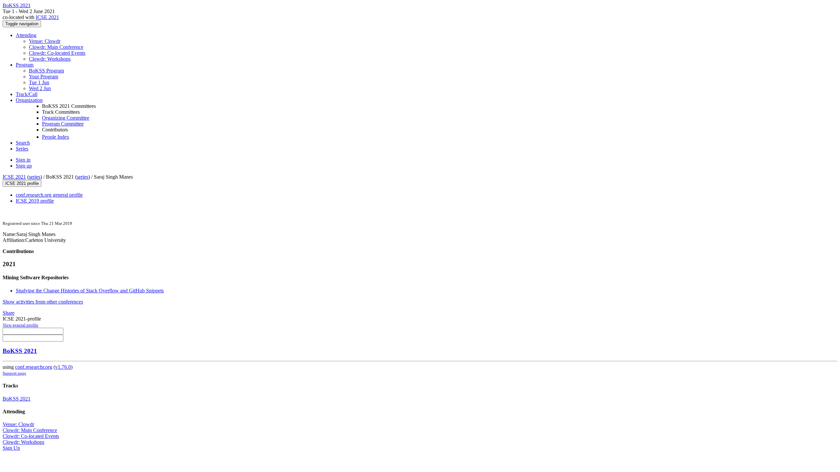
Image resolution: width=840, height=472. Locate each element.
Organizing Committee (65, 118)
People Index (55, 137)
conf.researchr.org (33, 367)
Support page (14, 373)
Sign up (24, 165)
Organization (29, 100)
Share (8, 313)
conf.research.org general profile (49, 195)
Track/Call (26, 94)
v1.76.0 (63, 367)
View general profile (20, 325)
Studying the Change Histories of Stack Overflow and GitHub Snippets (90, 290)
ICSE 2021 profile (22, 183)
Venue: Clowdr (44, 41)
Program (24, 65)
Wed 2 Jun (40, 88)
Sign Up (11, 448)
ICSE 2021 (47, 17)
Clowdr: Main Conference (56, 47)
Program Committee (63, 124)
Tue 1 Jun (39, 82)
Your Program (43, 76)
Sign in (23, 160)
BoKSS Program (46, 70)
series (34, 177)
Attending (26, 35)
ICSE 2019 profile (35, 201)
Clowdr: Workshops (50, 59)
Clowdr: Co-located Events (57, 53)
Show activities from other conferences (43, 302)
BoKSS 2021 (20, 350)
